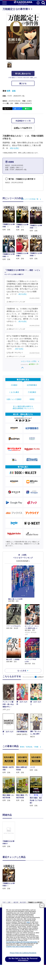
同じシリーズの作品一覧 (29, 199)
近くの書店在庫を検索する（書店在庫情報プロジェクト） (23, 407)
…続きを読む (13, 148)
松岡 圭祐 (11, 91)
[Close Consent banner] (42, 906)
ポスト (8, 108)
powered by (24, 364)
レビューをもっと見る (28, 361)
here (28, 922)
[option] (9, 835)
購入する (23, 83)
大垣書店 (14, 385)
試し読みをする (24, 74)
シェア (18, 108)
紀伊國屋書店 (32, 385)
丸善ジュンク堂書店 (14, 399)
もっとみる (21, 671)
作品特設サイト (22, 121)
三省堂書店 (32, 392)
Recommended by (28, 677)
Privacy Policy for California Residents (23, 953)
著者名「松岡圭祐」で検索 (29, 747)
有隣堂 (32, 399)
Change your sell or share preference (19, 946)
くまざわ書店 (14, 392)
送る (28, 108)
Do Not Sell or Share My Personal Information (22, 942)
